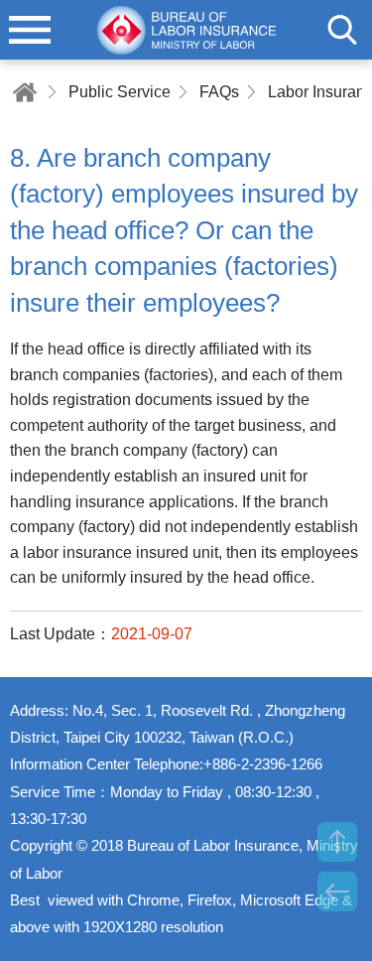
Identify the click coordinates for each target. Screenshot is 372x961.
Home (25, 91)
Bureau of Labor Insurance (186, 30)
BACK (337, 891)
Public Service (119, 91)
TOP (337, 842)
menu (30, 30)
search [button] (342, 30)
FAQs (219, 91)
